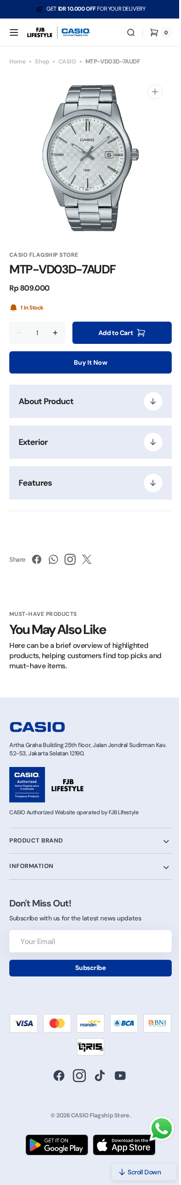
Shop (42, 61)
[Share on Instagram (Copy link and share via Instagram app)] (70, 559)
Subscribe (87, 967)
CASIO (67, 61)
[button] (14, 32)
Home (17, 61)
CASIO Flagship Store (96, 1116)
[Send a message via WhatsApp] (154, 1128)
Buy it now (87, 362)
